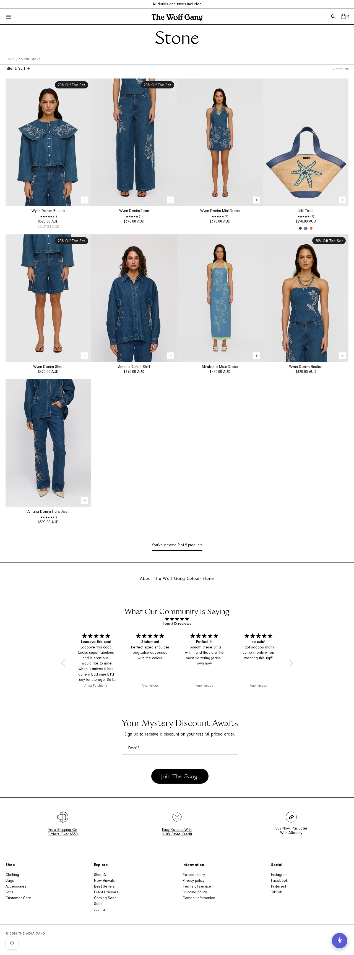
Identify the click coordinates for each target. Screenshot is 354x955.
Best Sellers (104, 887)
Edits (9, 892)
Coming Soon (105, 898)
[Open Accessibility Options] (339, 940)
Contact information (199, 898)
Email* (133, 748)
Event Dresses (106, 892)
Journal (100, 910)
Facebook (279, 881)
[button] (333, 17)
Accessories (16, 887)
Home (10, 59)
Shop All (100, 875)
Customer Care (18, 898)
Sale (98, 904)
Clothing (12, 875)
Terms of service (197, 887)
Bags (10, 881)
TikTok (276, 892)
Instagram (279, 875)
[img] (177, 619)
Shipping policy (195, 892)
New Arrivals (104, 881)
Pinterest (278, 887)
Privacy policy (193, 881)
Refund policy (194, 875)
